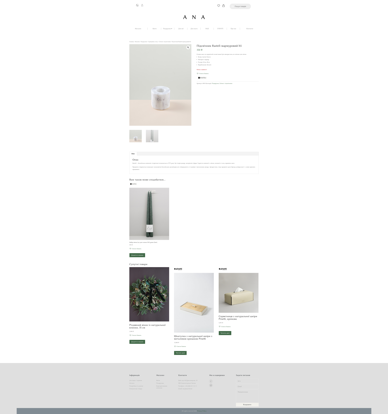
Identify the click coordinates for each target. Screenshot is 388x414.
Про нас (233, 29)
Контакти (249, 29)
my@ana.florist (187, 389)
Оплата (131, 383)
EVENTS (220, 29)
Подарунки (167, 29)
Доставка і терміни (135, 380)
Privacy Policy (202, 411)
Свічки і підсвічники (165, 41)
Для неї (180, 29)
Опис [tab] (133, 153)
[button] (188, 47)
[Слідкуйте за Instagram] (210, 385)
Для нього (194, 29)
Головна (131, 41)
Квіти (155, 29)
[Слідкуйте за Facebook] (210, 381)
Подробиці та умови (136, 386)
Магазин (138, 29)
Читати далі (180, 353)
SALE (207, 29)
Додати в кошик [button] (137, 255)
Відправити (247, 405)
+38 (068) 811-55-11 (191, 386)
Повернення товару (135, 389)
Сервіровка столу (153, 41)
